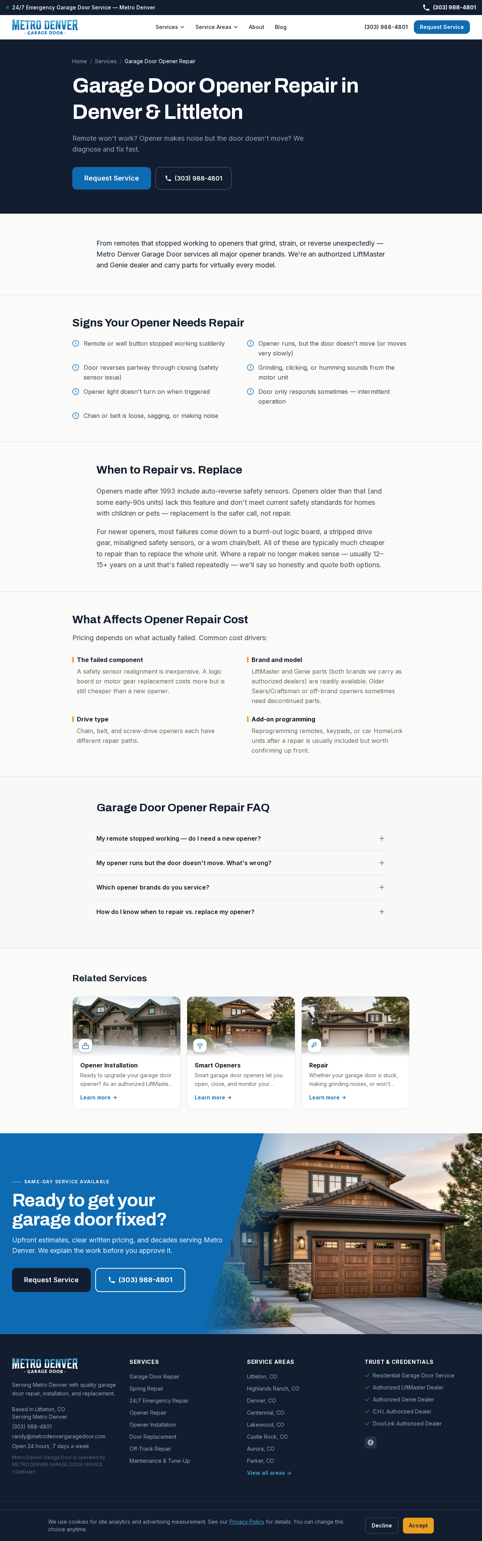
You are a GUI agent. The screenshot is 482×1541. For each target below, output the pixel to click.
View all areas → (269, 1473)
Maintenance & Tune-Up (160, 1460)
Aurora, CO (261, 1448)
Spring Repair (146, 1388)
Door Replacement (153, 1436)
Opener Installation (153, 1424)
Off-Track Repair (150, 1448)
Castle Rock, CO (267, 1436)
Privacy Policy (246, 1521)
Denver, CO (261, 1400)
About (256, 27)
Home (79, 61)
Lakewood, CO (265, 1424)
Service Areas (213, 27)
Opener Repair (148, 1412)
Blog (281, 27)
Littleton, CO (262, 1376)
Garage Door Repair (155, 1376)
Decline (382, 1525)
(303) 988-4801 (454, 7)
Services (167, 27)
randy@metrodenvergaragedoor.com (58, 1436)
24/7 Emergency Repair (159, 1400)
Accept (418, 1525)
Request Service (442, 27)
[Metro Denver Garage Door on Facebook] (371, 1442)
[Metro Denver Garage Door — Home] (45, 27)
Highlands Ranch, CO (273, 1388)
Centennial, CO (265, 1412)
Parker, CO (260, 1460)
